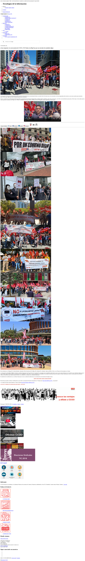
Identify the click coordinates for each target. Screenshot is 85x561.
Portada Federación (6, 11)
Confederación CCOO (7, 533)
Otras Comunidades (4, 545)
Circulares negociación (9, 27)
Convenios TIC (8, 25)
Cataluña (6, 31)
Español (6, 7)
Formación (5, 35)
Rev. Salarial (7, 28)
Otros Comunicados (8, 22)
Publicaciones (7, 29)
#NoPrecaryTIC (31, 382)
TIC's (4, 30)
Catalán (9, 7)
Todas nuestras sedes (4, 538)
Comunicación (5, 15)
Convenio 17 (7, 20)
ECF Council (3, 463)
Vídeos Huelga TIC (8, 34)
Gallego (12, 7)
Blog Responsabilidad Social (8, 510)
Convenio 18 (7, 19)
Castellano (15, 404)
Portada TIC (7, 24)
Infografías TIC (8, 21)
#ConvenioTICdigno (25, 382)
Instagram (27, 126)
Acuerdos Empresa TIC (9, 26)
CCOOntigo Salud (6, 498)
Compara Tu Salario (6, 522)
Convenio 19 (7, 16)
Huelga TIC (5, 32)
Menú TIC (5, 23)
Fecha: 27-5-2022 (4, 126)
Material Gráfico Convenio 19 (10, 18)
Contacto (4, 9)
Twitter (10, 126)
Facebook (15, 126)
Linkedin (21, 126)
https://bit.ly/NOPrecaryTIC (47, 380)
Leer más (65, 484)
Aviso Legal (14, 558)
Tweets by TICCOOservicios (5, 406)
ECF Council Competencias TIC (11, 36)
